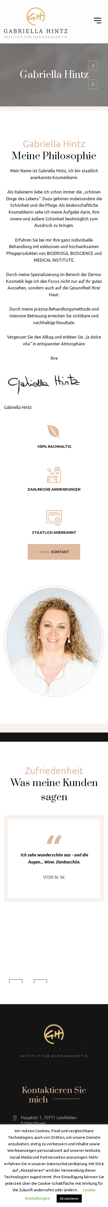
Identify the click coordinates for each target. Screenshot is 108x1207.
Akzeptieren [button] (69, 1198)
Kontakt (60, 552)
